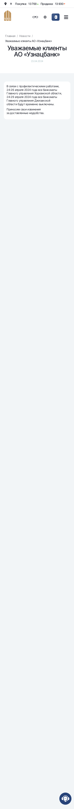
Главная (10, 36)
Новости (24, 36)
